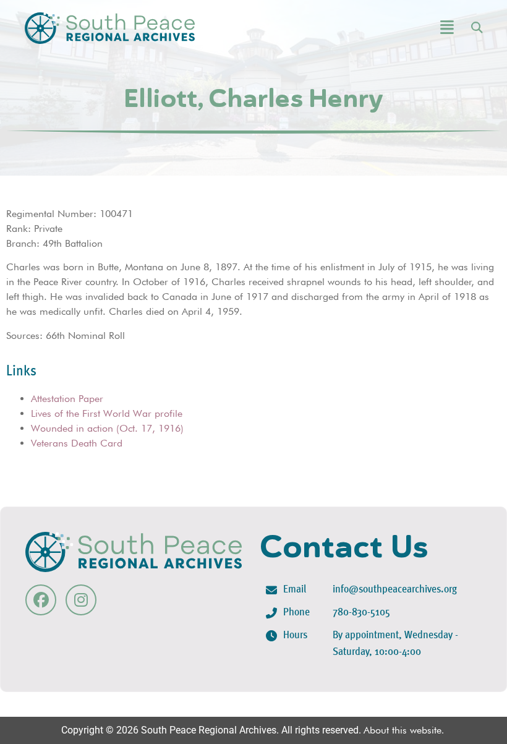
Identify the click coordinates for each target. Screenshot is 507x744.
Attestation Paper (67, 398)
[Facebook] (40, 599)
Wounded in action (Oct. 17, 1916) (107, 428)
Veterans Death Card (76, 443)
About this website (402, 730)
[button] (413, 28)
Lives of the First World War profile (106, 413)
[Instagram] (81, 599)
